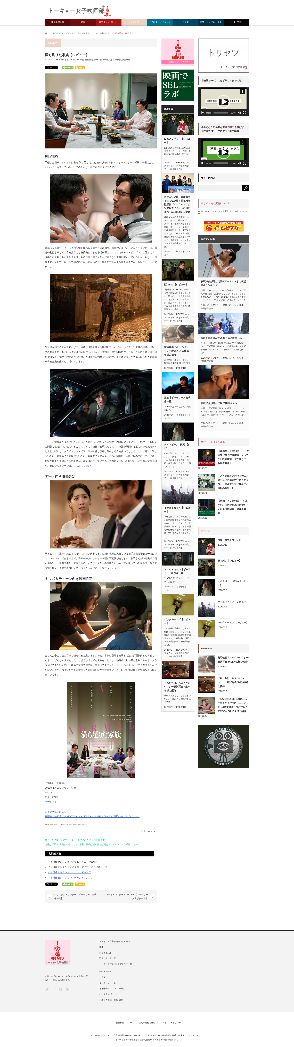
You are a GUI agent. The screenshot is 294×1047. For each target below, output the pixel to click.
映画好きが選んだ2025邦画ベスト (219, 403)
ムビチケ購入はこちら (57, 811)
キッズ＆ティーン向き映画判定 (78, 59)
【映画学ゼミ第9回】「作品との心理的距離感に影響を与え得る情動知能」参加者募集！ (233, 506)
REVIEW (134, 22)
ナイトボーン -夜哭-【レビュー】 (177, 446)
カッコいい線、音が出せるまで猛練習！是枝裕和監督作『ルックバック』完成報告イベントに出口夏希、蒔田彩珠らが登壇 (177, 204)
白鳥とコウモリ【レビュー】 (177, 140)
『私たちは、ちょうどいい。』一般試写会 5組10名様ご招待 (177, 686)
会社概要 (120, 1022)
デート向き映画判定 (103, 59)
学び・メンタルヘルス (211, 22)
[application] (223, 101)
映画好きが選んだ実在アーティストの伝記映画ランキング (223, 283)
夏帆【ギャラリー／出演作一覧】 (177, 399)
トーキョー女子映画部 (113, 1035)
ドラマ (185, 22)
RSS (67, 989)
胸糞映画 (126, 59)
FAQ (131, 1022)
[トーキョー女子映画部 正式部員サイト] (177, 52)
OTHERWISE (236, 22)
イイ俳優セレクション (160, 22)
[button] (223, 102)
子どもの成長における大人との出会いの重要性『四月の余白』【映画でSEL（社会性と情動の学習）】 (233, 481)
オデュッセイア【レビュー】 (177, 509)
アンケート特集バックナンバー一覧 (115, 964)
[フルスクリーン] (244, 112)
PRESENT (181, 368)
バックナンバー (106, 994)
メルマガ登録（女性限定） (111, 1000)
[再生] (202, 112)
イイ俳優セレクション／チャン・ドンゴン (70, 877)
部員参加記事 (57, 22)
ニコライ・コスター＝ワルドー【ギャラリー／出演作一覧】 (126, 896)
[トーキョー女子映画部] (80, 11)
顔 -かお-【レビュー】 (176, 284)
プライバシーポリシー (170, 1022)
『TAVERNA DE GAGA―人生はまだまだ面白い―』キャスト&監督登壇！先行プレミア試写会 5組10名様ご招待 (233, 705)
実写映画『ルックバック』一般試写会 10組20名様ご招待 (176, 351)
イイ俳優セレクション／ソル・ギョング (69, 872)
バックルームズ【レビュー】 (177, 621)
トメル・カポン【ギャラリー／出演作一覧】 (177, 571)
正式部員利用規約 (147, 1022)
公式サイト (51, 802)
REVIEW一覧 (105, 971)
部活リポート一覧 (107, 958)
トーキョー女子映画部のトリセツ (114, 941)
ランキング (233, 305)
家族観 (118, 59)
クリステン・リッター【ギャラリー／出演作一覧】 (75, 896)
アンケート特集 (220, 305)
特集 (83, 22)
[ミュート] (239, 112)
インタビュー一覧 (107, 983)
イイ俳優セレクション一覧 (111, 988)
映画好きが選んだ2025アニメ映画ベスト (222, 337)
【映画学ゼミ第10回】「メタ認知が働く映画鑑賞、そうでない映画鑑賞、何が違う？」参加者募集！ (233, 457)
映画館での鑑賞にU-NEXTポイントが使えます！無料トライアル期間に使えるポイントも (92, 816)
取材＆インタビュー (109, 22)
